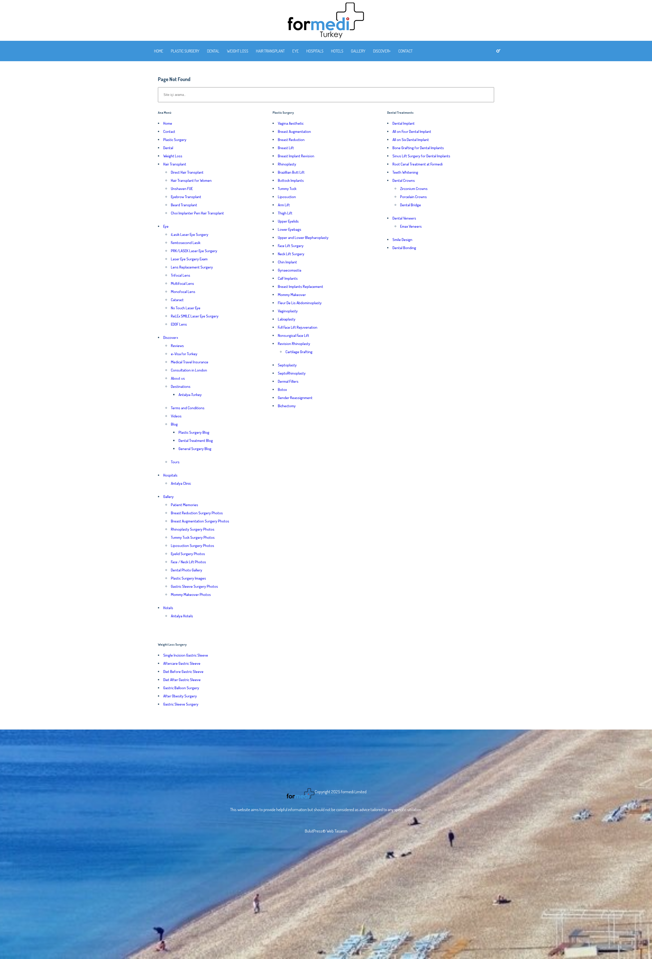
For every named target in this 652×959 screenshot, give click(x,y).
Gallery (168, 496)
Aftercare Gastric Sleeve (181, 663)
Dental (168, 147)
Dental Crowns (403, 180)
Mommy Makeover (292, 294)
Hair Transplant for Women (191, 180)
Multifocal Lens (182, 283)
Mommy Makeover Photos (191, 594)
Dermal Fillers (288, 381)
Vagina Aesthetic (291, 123)
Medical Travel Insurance (189, 362)
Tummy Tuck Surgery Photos (193, 537)
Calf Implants (288, 278)
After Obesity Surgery (180, 696)
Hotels (168, 607)
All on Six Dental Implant (410, 139)
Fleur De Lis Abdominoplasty (300, 302)
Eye (166, 226)
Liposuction (287, 196)
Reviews (177, 345)
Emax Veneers (411, 226)
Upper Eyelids (288, 221)
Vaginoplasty (288, 311)
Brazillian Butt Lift (291, 172)
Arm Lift (284, 204)
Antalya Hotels (182, 615)
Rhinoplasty (287, 164)
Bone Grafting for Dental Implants (418, 147)
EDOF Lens (179, 324)
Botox (282, 389)
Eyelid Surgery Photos (188, 553)
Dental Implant (403, 123)
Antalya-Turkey (190, 394)
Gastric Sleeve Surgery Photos (194, 586)
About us (178, 378)
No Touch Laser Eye (185, 307)
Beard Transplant (184, 204)
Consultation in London (189, 370)
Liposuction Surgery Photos (192, 545)
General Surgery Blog (195, 448)
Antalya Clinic (181, 483)
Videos (176, 416)
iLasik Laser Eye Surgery (189, 234)
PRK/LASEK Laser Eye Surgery (194, 250)
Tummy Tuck (287, 188)
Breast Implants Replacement (300, 286)
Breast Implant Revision (296, 156)
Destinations (181, 386)
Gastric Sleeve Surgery (180, 704)
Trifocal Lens (180, 275)
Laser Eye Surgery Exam (189, 259)
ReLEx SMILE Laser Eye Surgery (195, 316)
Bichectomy (287, 405)
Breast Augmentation (294, 131)
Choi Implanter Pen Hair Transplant (197, 213)
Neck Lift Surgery (291, 253)
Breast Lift (286, 147)
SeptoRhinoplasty (292, 373)
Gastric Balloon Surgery (181, 687)
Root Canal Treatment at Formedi (417, 164)
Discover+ (170, 337)
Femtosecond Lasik (185, 242)
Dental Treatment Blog (196, 440)
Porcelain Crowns (413, 196)
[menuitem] (158, 51)
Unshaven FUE (182, 188)
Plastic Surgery (174, 139)
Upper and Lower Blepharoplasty (303, 237)
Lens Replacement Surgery (192, 267)
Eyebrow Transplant (186, 196)
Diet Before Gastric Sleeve (183, 671)
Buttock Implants (291, 180)
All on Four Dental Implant (411, 131)
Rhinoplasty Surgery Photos (192, 529)
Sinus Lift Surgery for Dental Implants (421, 156)
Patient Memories (184, 504)
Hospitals (170, 475)
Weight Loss (172, 156)
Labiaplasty (286, 319)
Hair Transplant (174, 164)
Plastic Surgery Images (188, 578)
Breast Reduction (291, 139)
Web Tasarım (337, 831)
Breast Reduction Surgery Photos (197, 512)
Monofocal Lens (183, 291)
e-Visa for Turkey (184, 353)
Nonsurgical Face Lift (293, 335)
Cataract (177, 299)
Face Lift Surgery (291, 245)
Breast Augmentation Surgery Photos (200, 521)
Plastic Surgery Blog (194, 432)
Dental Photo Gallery (186, 570)
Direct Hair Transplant (187, 172)
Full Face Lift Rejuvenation (297, 327)
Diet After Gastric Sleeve (182, 679)
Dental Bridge (410, 204)
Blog (174, 424)
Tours (175, 461)
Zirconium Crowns (414, 188)
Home (167, 123)
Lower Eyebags (289, 229)
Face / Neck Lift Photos (188, 561)
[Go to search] (498, 51)
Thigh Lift (285, 213)
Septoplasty (287, 365)
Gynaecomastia (289, 270)
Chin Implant (287, 262)
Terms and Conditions (188, 407)
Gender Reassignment (295, 397)
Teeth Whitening (405, 172)
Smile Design (402, 239)
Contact (169, 131)
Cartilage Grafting (299, 351)
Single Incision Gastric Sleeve (185, 655)
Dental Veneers (404, 218)
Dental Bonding (404, 247)
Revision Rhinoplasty (294, 343)
